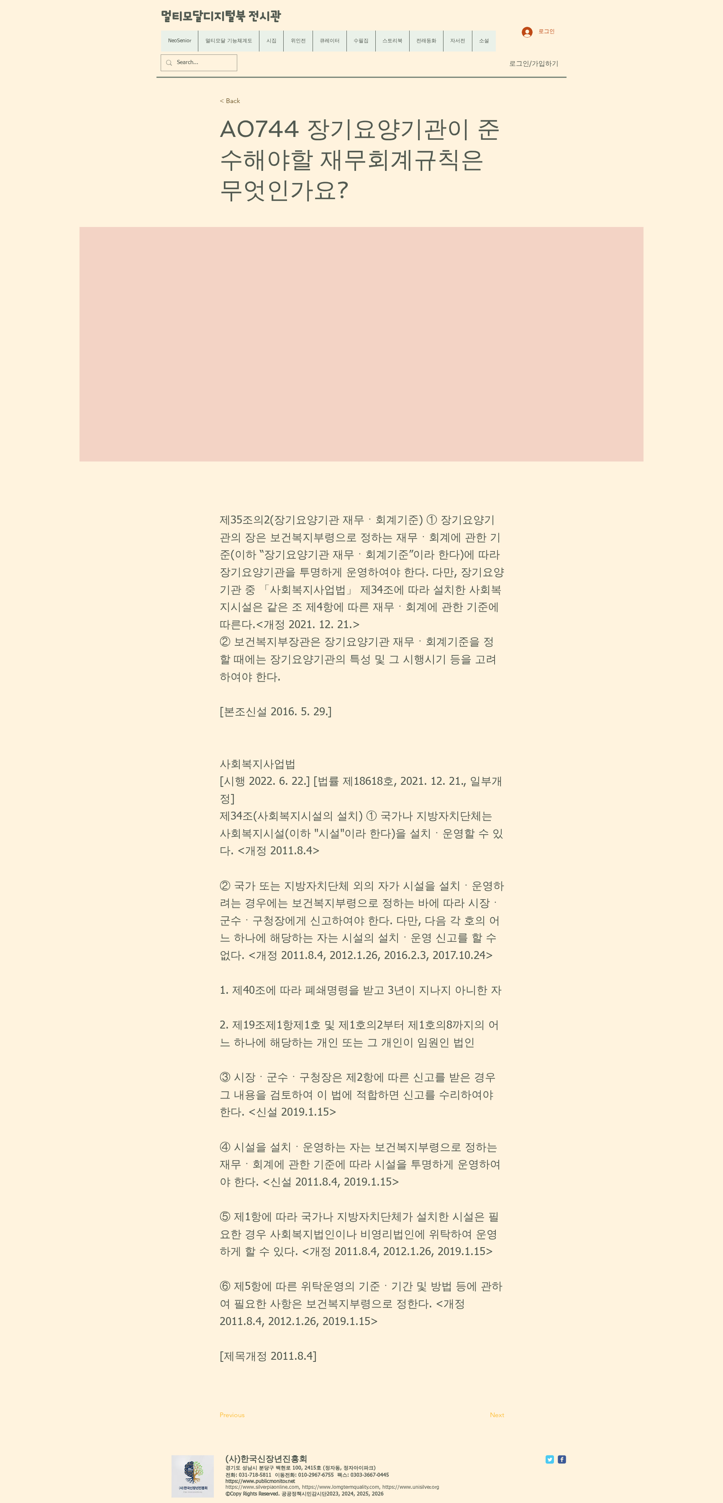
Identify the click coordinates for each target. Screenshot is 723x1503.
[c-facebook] (562, 1459)
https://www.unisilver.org (410, 1487)
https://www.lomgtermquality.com (340, 1487)
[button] (247, 101)
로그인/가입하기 (534, 64)
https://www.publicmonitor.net (260, 1481)
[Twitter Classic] (550, 1459)
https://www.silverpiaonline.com (262, 1487)
